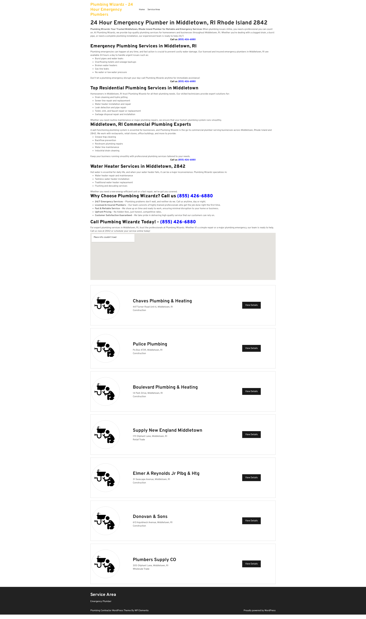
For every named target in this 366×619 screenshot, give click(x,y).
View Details (251, 305)
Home (142, 9)
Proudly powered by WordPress (260, 610)
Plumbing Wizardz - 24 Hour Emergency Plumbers (111, 9)
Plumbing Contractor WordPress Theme (110, 610)
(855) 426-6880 (187, 39)
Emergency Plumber (100, 601)
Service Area (154, 9)
